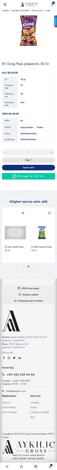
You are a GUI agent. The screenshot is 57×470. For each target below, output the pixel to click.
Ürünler (33, 407)
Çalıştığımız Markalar (39, 412)
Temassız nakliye (30, 294)
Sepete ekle (28, 167)
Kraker (48, 10)
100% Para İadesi (30, 288)
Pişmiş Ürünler (37, 10)
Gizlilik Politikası (9, 407)
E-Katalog (55, 20)
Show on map (7, 352)
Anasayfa (5, 10)
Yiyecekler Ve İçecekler (20, 10)
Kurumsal (6, 402)
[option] (28, 31)
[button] (23, 266)
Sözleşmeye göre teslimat (30, 300)
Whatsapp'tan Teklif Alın (30, 176)
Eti (22, 120)
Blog (32, 417)
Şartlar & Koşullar (9, 412)
